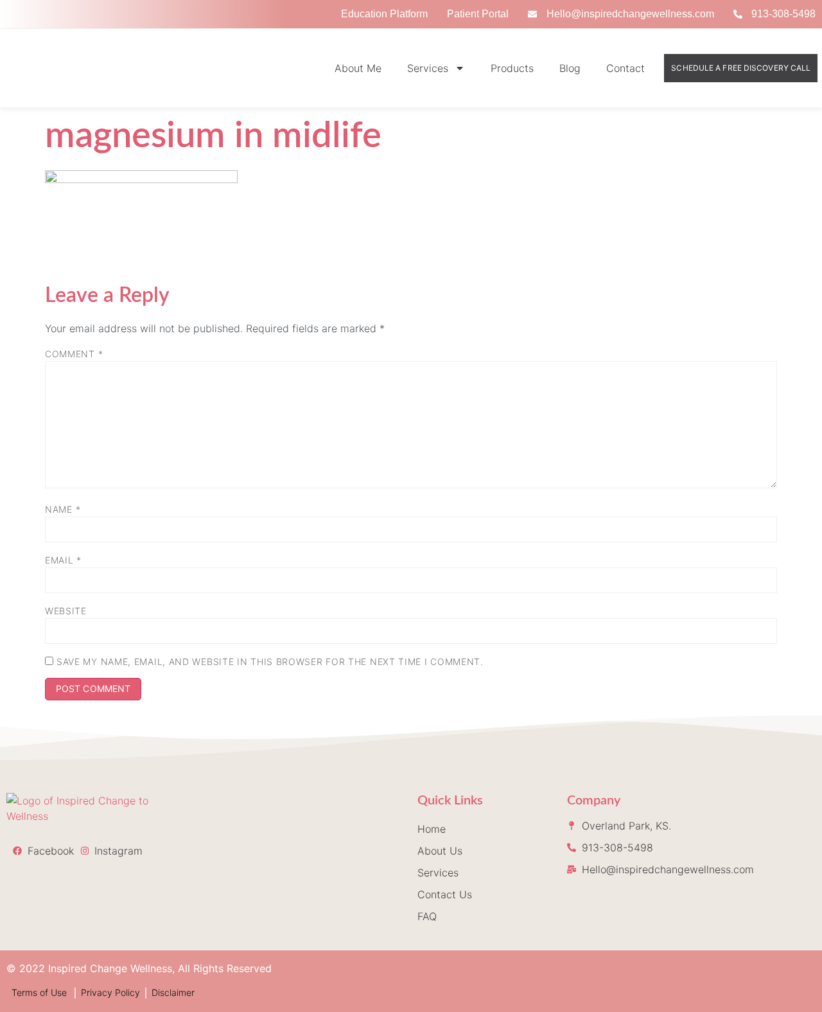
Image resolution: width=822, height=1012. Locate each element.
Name (62, 509)
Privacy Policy (110, 992)
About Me (358, 68)
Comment (74, 353)
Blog (570, 68)
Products (512, 68)
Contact (625, 68)
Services (427, 68)
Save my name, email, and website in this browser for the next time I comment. (270, 661)
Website (66, 610)
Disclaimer (173, 992)
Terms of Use (40, 992)
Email (63, 560)
